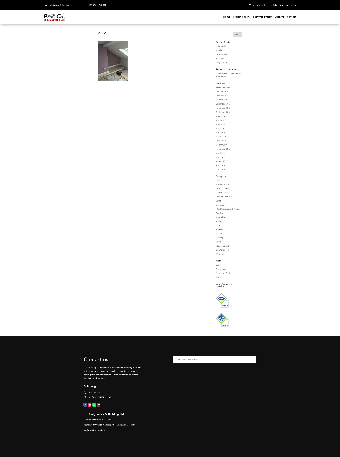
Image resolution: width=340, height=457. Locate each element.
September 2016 (223, 112)
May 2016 (220, 128)
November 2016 (223, 108)
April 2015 (220, 157)
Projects (219, 229)
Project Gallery (241, 16)
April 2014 (220, 165)
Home (226, 16)
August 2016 (221, 116)
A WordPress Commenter (227, 73)
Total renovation (223, 246)
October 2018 (222, 91)
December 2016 (223, 104)
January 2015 (221, 161)
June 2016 (220, 124)
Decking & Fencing (224, 196)
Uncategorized (222, 250)
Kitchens (220, 221)
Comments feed (223, 273)
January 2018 (221, 99)
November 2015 (223, 149)
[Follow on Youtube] (98, 405)
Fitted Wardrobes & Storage (228, 209)
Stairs (218, 241)
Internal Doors (222, 217)
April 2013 (220, 169)
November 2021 (223, 87)
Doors (218, 201)
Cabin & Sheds (222, 188)
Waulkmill (220, 50)
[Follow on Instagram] (89, 405)
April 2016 (220, 132)
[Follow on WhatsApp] (94, 405)
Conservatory (222, 192)
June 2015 (220, 153)
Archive (279, 16)
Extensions (220, 205)
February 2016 (222, 140)
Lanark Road (221, 54)
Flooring (219, 213)
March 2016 (221, 136)
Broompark (221, 58)
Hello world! (221, 46)
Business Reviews (223, 184)
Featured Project (262, 16)
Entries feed (221, 269)
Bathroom (220, 180)
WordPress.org (222, 277)
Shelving (219, 237)
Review (219, 233)
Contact (291, 16)
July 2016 (220, 120)
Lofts (218, 225)
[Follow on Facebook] (85, 405)
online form (193, 359)
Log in (218, 265)
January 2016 (221, 145)
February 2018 (222, 95)
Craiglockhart (222, 62)
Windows (220, 254)
